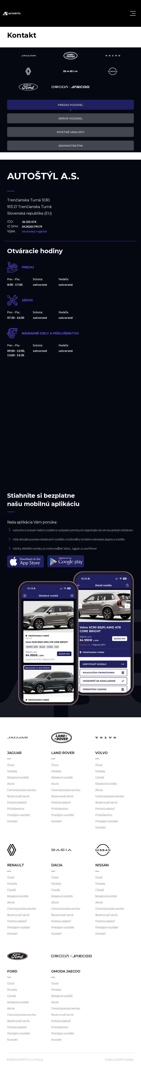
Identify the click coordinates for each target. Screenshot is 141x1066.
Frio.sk (39, 1059)
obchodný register (34, 231)
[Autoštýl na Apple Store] (26, 561)
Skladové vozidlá (17, 777)
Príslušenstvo (15, 808)
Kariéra (109, 1059)
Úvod (10, 765)
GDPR (119, 1059)
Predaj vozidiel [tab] (70, 105)
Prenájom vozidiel (18, 814)
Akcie (11, 783)
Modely (12, 771)
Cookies (129, 1059)
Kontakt (12, 821)
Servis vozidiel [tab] (71, 118)
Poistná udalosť (17, 802)
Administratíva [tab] (70, 145)
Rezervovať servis (18, 796)
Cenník (99, 777)
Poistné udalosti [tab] (70, 132)
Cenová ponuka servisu (21, 790)
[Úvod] (17, 737)
